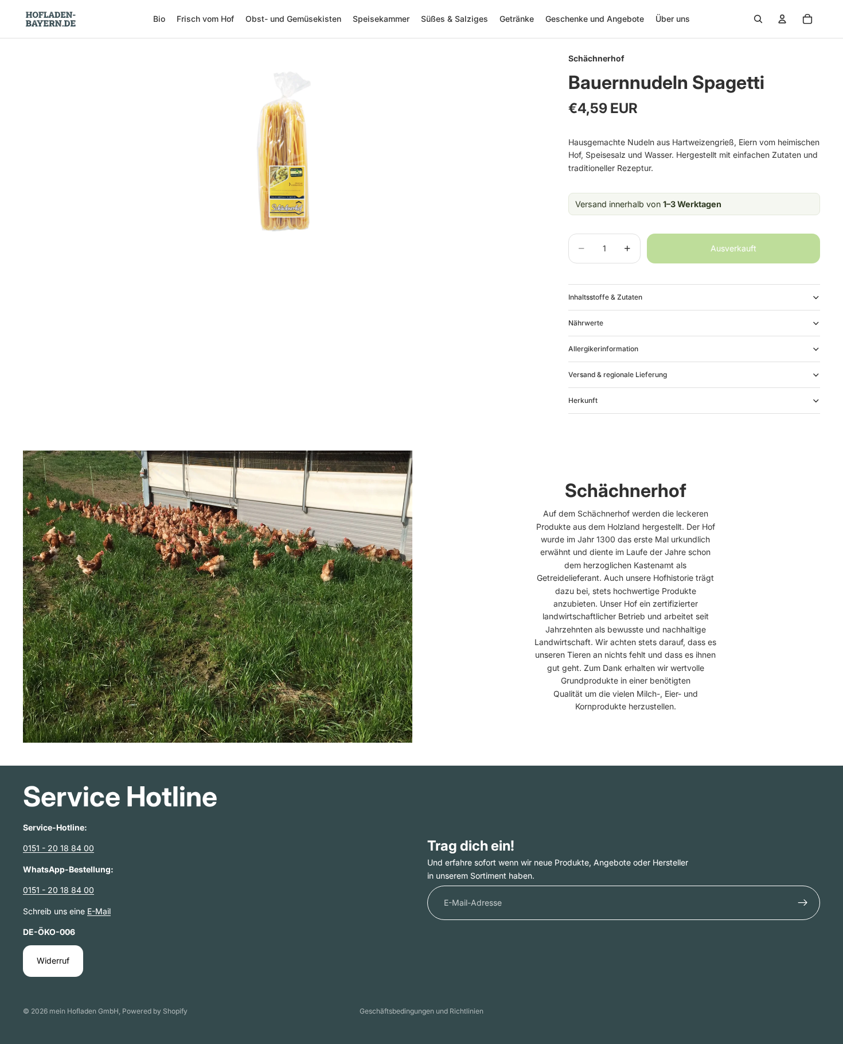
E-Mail (99, 911)
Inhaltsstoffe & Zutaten (605, 297)
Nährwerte (585, 323)
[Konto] (782, 19)
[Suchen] (758, 19)
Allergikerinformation (603, 348)
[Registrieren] (803, 903)
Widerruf (53, 961)
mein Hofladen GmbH (84, 1011)
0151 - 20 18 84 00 (58, 848)
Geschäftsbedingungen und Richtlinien (421, 1011)
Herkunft (583, 400)
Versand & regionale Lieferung (617, 374)
